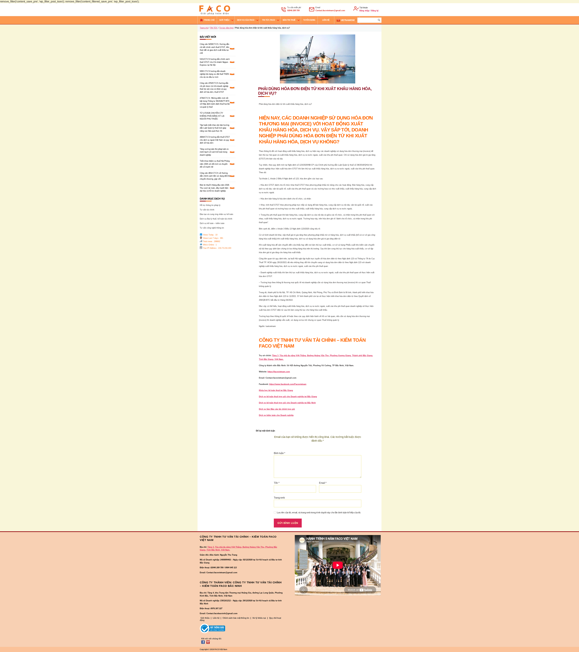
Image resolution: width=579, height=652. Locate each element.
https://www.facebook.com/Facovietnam (287, 384)
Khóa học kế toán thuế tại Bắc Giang (276, 390)
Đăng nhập (364, 11)
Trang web (279, 497)
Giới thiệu (224, 20)
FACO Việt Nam (220, 649)
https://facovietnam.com (278, 372)
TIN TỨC (214, 28)
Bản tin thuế (289, 20)
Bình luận (279, 453)
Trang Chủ (209, 20)
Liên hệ (216, 618)
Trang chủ (204, 28)
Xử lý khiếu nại (259, 618)
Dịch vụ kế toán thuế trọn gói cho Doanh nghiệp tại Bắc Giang (288, 396)
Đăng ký (374, 11)
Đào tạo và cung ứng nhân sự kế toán (216, 214)
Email (322, 483)
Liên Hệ (326, 20)
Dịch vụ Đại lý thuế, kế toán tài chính (216, 219)
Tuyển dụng (309, 20)
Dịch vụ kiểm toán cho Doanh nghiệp (276, 415)
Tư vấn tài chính (207, 210)
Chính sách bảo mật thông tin (236, 618)
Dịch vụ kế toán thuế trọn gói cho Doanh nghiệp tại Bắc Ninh (287, 403)
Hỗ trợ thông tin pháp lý (210, 205)
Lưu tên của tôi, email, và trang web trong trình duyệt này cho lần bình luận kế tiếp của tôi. (319, 512)
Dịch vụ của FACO (245, 20)
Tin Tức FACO (268, 20)
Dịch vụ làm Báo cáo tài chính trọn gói (277, 409)
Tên (276, 483)
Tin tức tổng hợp (226, 28)
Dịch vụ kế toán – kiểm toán (212, 223)
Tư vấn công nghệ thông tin (212, 228)
